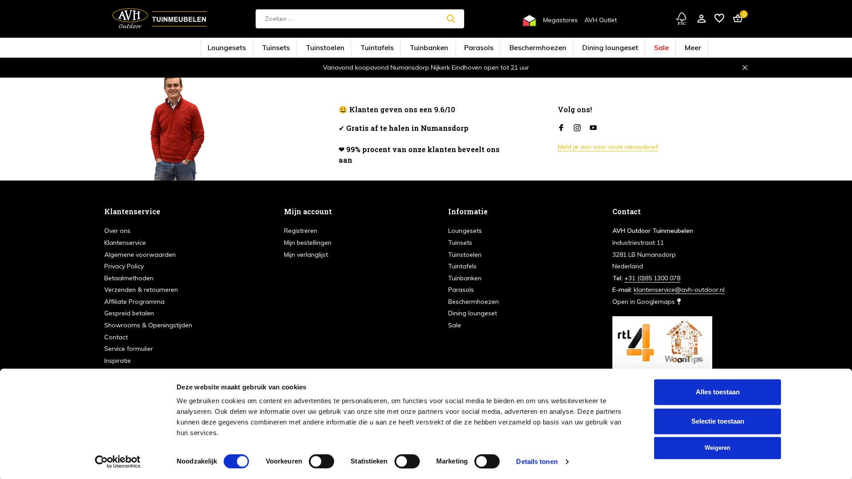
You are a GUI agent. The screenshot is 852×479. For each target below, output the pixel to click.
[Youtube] (593, 128)
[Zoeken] (451, 18)
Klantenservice (125, 243)
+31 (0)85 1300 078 (652, 278)
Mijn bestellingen (307, 243)
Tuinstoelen (362, 48)
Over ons (117, 231)
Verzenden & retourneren (141, 290)
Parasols (472, 48)
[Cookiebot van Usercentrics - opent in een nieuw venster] (118, 461)
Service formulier (128, 349)
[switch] (321, 461)
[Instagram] (577, 128)
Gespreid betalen (129, 313)
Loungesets (292, 48)
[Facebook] (561, 128)
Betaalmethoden (129, 278)
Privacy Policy (124, 266)
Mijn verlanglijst (306, 255)
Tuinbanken (435, 48)
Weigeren (717, 447)
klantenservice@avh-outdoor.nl (679, 290)
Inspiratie (117, 361)
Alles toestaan (718, 392)
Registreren (300, 231)
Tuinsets (327, 48)
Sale (599, 48)
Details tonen (536, 461)
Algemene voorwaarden (140, 255)
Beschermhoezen (513, 48)
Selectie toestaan (717, 421)
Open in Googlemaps (644, 302)
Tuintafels (398, 48)
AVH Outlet (600, 20)
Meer (623, 48)
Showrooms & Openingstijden (148, 325)
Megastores (560, 20)
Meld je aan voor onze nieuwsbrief (608, 147)
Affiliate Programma (134, 302)
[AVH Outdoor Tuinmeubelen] (159, 18)
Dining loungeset (562, 48)
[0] (735, 18)
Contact (116, 337)
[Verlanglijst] (719, 18)
